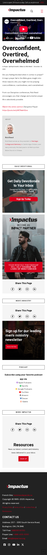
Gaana (25, 401)
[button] (32, 11)
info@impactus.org (16, 538)
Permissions (7, 511)
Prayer (6, 66)
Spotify (25, 386)
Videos (21, 66)
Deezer (25, 398)
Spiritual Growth (14, 66)
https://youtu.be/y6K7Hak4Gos (15, 110)
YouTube (25, 392)
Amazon (25, 395)
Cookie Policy (30, 507)
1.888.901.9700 (18, 530)
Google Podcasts (25, 389)
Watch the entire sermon (12, 107)
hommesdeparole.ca (23, 495)
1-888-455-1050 (21, 534)
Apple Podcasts (24, 382)
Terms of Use (19, 507)
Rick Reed (29, 66)
